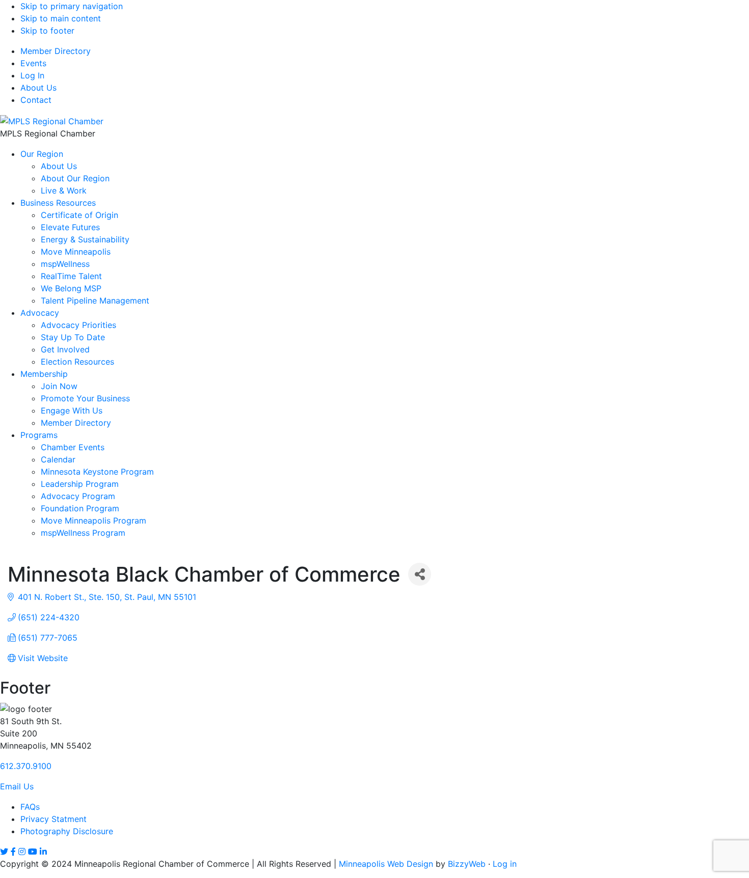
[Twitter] (4, 851)
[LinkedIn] (43, 851)
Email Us (17, 786)
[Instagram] (21, 851)
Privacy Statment (53, 819)
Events (33, 63)
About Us (38, 88)
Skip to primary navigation (71, 6)
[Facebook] (13, 851)
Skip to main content (60, 18)
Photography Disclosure (66, 831)
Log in (505, 864)
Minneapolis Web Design (386, 864)
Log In (32, 75)
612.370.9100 (25, 766)
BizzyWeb (467, 864)
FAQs (30, 807)
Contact (35, 100)
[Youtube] (32, 851)
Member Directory (55, 51)
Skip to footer (47, 30)
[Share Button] (419, 574)
